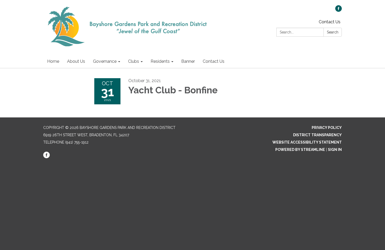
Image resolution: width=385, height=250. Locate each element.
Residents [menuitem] (160, 61)
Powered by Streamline (300, 149)
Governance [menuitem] (105, 61)
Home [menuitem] (53, 61)
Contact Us (329, 21)
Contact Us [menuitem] (213, 61)
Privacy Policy (327, 128)
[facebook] (338, 10)
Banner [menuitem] (188, 61)
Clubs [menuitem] (133, 61)
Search (332, 32)
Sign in (335, 149)
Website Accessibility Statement (307, 142)
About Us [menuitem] (76, 61)
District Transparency (317, 135)
